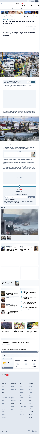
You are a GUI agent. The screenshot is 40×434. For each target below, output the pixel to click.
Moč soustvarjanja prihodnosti (10, 297)
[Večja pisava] (35, 29)
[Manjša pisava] (32, 29)
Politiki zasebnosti (16, 202)
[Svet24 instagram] (7, 431)
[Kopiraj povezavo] (9, 29)
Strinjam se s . (10, 199)
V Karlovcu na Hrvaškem (4, 330)
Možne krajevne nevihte (26, 309)
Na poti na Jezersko (29, 330)
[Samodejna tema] (28, 1)
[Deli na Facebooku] (7, 29)
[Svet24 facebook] (2, 431)
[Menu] (1, 3)
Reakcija (21, 246)
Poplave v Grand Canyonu (9, 304)
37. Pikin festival (19, 330)
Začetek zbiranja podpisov (7, 341)
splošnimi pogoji (12, 199)
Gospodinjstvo (25, 296)
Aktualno (4, 338)
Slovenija (6, 153)
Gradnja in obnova (25, 291)
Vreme (4, 355)
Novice (3, 320)
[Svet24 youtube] (4, 431)
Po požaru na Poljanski (9, 246)
